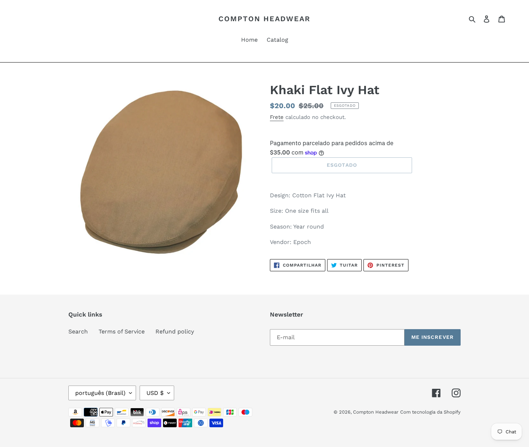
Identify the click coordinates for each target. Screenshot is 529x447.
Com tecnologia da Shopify (430, 412)
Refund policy (174, 331)
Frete (277, 117)
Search (78, 331)
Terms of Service (122, 331)
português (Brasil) (100, 393)
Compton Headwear (264, 18)
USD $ (155, 393)
